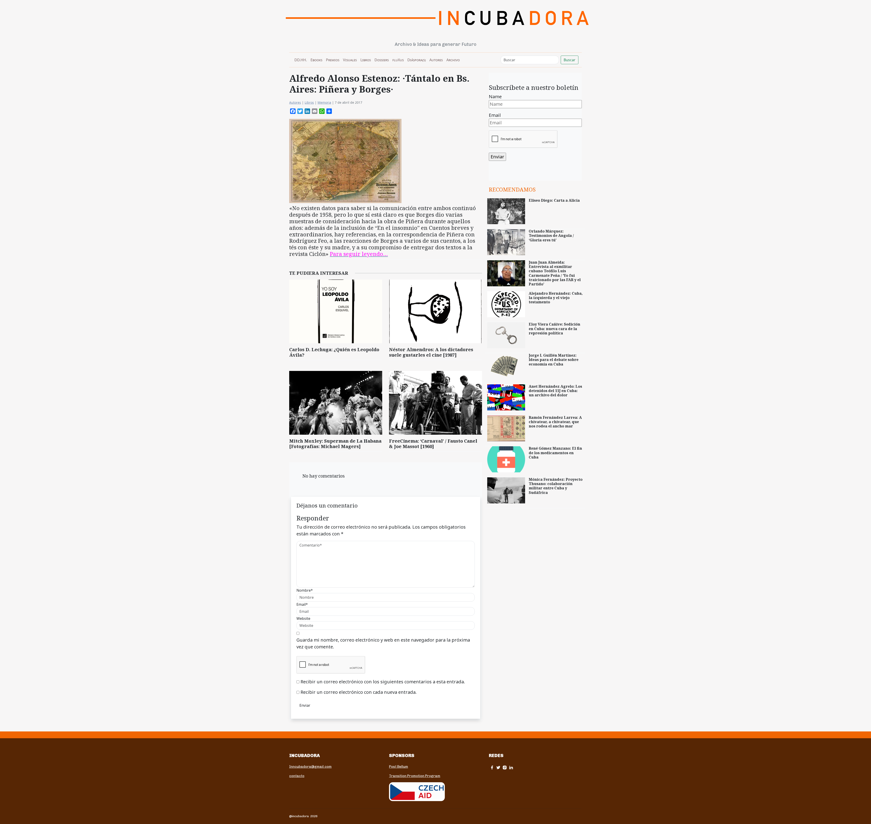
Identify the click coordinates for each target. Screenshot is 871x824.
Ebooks (316, 59)
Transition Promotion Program (414, 776)
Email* (302, 604)
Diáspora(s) (416, 59)
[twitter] (498, 767)
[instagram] (505, 767)
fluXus (398, 59)
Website (303, 618)
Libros (365, 59)
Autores (436, 59)
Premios (332, 59)
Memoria (324, 102)
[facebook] (492, 767)
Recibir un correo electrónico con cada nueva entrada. (359, 692)
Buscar (569, 59)
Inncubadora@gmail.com (310, 767)
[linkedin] (511, 767)
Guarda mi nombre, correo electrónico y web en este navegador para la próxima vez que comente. (383, 643)
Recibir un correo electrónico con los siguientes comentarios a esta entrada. (383, 682)
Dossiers (381, 59)
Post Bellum (398, 767)
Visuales (350, 59)
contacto (296, 776)
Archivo (453, 59)
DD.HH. (300, 59)
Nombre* (304, 590)
